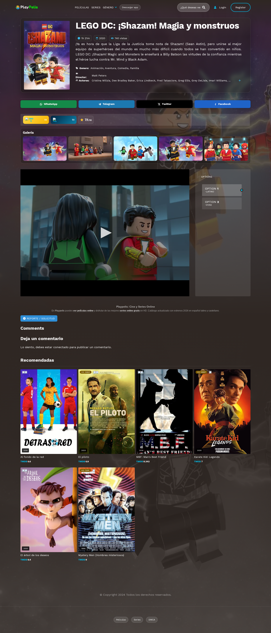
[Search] (205, 7)
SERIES (95, 7)
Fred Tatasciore (166, 80)
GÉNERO (108, 7)
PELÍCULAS (82, 7)
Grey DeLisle (199, 80)
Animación (97, 68)
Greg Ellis (184, 80)
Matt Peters (99, 75)
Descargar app (130, 7)
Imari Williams (218, 80)
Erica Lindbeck (146, 80)
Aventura (110, 68)
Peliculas (121, 619)
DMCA (152, 619)
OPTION (211, 190)
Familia (134, 68)
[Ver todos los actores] (239, 80)
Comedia (123, 68)
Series (137, 619)
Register (240, 7)
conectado (61, 347)
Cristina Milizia (101, 80)
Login (222, 7)
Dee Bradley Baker (123, 80)
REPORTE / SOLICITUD (41, 318)
